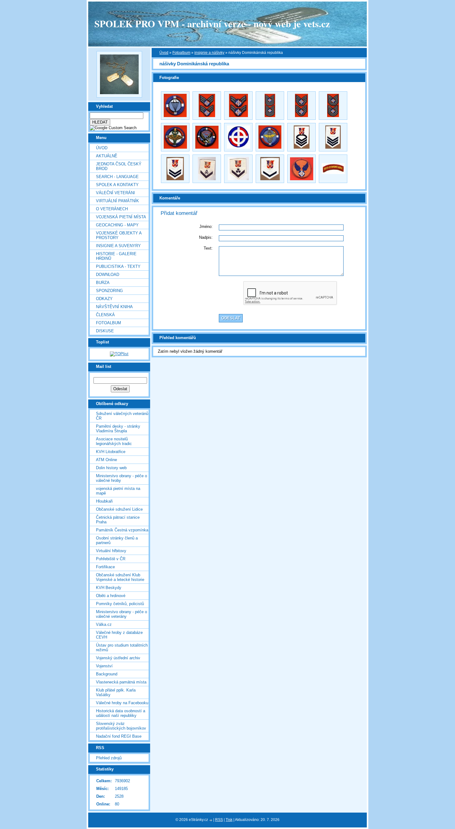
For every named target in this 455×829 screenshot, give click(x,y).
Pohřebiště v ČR (110, 558)
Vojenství (104, 666)
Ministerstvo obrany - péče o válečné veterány (121, 614)
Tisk (229, 820)
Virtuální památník (117, 201)
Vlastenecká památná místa (121, 682)
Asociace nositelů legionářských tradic (114, 441)
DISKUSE (105, 331)
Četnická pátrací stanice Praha (118, 519)
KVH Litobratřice (110, 451)
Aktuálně (106, 156)
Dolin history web (111, 467)
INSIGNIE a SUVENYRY (118, 245)
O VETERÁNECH (112, 209)
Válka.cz (104, 624)
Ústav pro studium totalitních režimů (122, 647)
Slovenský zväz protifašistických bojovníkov (121, 726)
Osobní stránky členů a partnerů (117, 540)
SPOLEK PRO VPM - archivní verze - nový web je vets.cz (212, 23)
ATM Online (106, 459)
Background (106, 674)
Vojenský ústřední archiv (118, 658)
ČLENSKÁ (105, 314)
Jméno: (206, 226)
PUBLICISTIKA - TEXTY (118, 266)
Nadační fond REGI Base (118, 736)
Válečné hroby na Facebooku (122, 702)
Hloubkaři (104, 501)
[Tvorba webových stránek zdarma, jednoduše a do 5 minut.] (211, 820)
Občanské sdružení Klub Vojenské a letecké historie (120, 577)
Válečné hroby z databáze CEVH (119, 634)
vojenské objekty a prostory (118, 235)
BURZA (103, 282)
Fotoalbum (108, 323)
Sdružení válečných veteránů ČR (122, 416)
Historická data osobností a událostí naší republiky (120, 713)
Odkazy (104, 298)
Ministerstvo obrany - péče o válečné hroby (121, 478)
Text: (208, 248)
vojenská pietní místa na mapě (118, 490)
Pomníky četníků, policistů (120, 603)
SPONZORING (109, 290)
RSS (219, 820)
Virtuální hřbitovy (111, 550)
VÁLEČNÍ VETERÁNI (115, 192)
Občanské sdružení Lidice (119, 509)
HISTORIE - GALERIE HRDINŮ (116, 256)
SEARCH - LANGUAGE (117, 176)
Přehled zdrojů (109, 758)
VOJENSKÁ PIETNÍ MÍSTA (121, 217)
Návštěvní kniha (114, 306)
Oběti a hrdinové (110, 595)
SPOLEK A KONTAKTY (117, 184)
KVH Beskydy (108, 587)
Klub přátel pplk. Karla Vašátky (116, 692)
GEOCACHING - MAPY (117, 225)
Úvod (101, 148)
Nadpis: (206, 237)
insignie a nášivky (209, 53)
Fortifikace (105, 567)
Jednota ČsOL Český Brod (118, 166)
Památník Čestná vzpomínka (122, 530)
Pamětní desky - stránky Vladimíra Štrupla (118, 428)
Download (107, 274)
